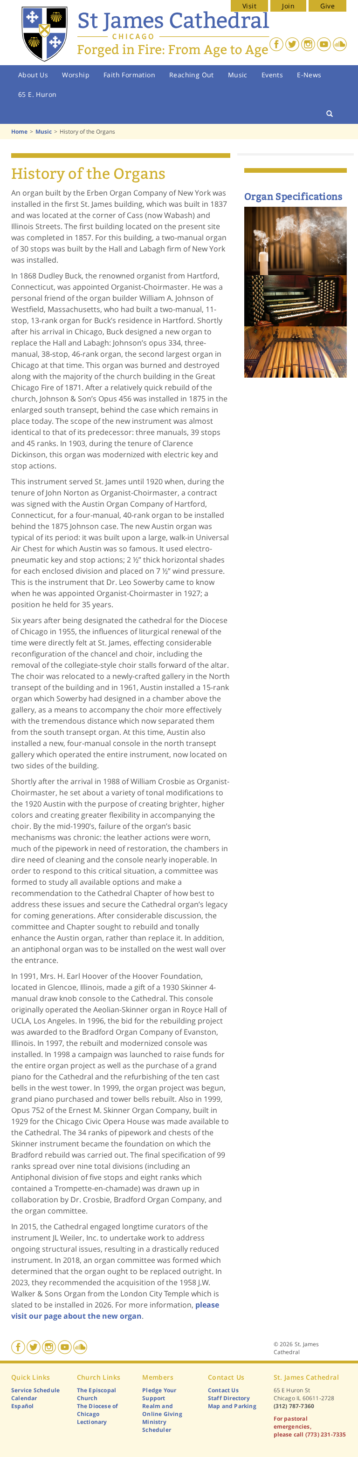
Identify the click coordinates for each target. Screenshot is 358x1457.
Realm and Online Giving (162, 1410)
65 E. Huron (37, 94)
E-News (309, 74)
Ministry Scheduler (156, 1426)
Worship (76, 74)
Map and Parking (232, 1406)
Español (22, 1406)
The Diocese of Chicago (97, 1410)
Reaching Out (191, 74)
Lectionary (92, 1422)
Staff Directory (229, 1398)
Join (288, 5)
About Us (33, 74)
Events (272, 74)
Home (19, 132)
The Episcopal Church (97, 1394)
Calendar (24, 1398)
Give (327, 5)
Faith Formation (129, 74)
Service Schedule (35, 1390)
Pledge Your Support (159, 1394)
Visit (249, 5)
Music (238, 74)
